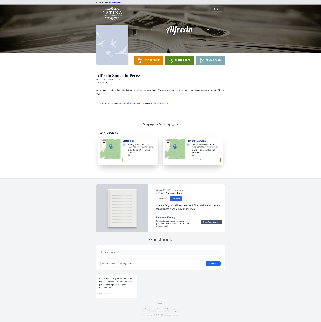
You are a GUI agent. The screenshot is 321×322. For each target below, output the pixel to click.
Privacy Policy (153, 311)
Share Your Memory (211, 222)
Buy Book (176, 198)
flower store (164, 102)
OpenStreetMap (163, 315)
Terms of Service (167, 311)
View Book (162, 198)
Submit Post (213, 263)
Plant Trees (139, 160)
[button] (110, 146)
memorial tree (126, 102)
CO (129, 155)
